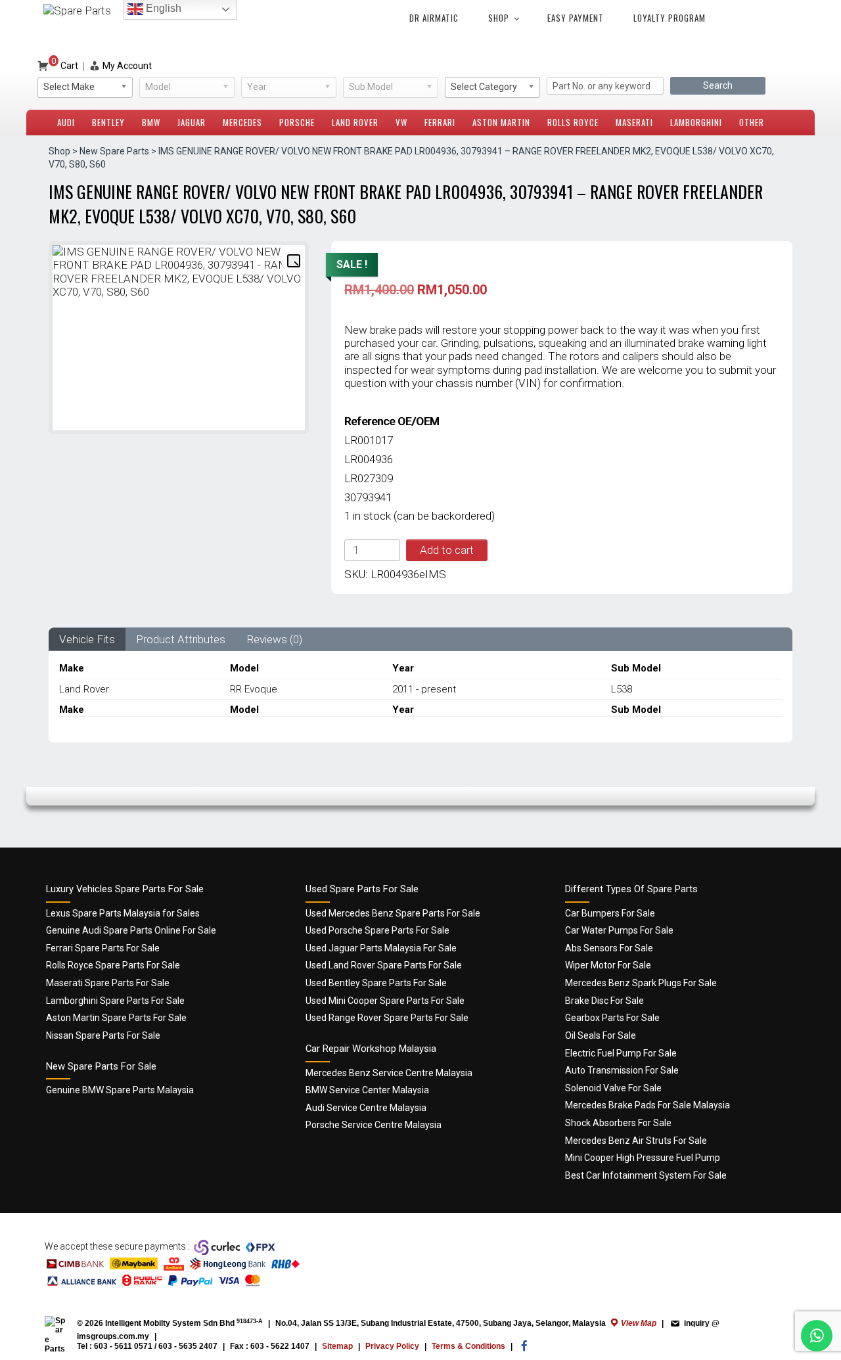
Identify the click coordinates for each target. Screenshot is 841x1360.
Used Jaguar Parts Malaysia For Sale (381, 948)
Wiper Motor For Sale (608, 965)
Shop (498, 17)
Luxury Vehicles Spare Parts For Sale (125, 889)
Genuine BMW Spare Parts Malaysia (120, 1090)
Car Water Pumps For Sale (619, 930)
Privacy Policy (392, 1346)
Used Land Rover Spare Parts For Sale (384, 965)
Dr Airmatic (434, 17)
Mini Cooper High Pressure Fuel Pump (642, 1157)
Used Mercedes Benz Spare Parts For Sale (393, 913)
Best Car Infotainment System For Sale (646, 1175)
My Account (127, 65)
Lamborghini (696, 122)
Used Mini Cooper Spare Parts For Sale (385, 1000)
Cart (64, 65)
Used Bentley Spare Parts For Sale (376, 983)
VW (401, 122)
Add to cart (447, 549)
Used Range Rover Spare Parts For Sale (387, 1017)
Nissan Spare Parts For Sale (103, 1035)
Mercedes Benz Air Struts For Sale (636, 1140)
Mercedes (242, 122)
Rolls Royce (573, 122)
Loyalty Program (669, 17)
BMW (151, 122)
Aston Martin (501, 122)
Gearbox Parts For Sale (612, 1017)
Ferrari (439, 122)
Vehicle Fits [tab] (87, 639)
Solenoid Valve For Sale (613, 1088)
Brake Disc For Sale (604, 1000)
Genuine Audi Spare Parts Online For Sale (131, 930)
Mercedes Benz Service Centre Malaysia (389, 1073)
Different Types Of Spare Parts (631, 889)
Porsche (297, 122)
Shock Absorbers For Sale (618, 1123)
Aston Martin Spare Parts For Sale (116, 1017)
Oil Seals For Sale (600, 1035)
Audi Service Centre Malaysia (366, 1107)
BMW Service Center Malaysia (367, 1090)
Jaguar (191, 122)
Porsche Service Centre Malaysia (374, 1125)
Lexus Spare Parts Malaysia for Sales (123, 913)
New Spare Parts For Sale (101, 1066)
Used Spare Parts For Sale (362, 889)
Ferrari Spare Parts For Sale (103, 948)
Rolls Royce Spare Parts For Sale (113, 965)
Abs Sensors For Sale (609, 948)
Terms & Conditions (468, 1346)
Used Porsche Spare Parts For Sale (377, 930)
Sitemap (337, 1346)
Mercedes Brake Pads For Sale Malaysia (647, 1105)
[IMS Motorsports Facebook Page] (524, 1349)
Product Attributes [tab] (180, 639)
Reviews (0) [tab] (274, 639)
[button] (293, 260)
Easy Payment (575, 17)
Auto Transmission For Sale (622, 1070)
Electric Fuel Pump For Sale (621, 1053)
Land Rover (355, 122)
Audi (66, 122)
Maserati (634, 122)
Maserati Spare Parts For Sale (108, 983)
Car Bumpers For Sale (610, 913)
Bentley (108, 122)
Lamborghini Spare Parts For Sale (115, 1000)
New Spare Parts (114, 151)
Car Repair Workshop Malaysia (371, 1048)
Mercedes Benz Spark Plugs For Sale (641, 983)
